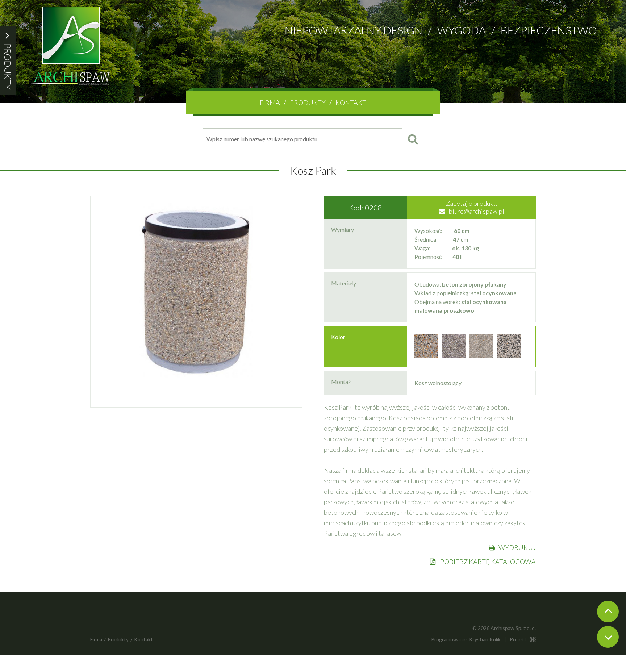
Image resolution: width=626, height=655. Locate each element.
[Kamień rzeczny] (426, 355)
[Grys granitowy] (481, 355)
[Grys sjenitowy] (454, 355)
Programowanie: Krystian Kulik (466, 639)
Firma (270, 103)
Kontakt (350, 103)
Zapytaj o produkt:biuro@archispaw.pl (475, 207)
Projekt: (519, 639)
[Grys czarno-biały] (509, 355)
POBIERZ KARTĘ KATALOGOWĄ (487, 562)
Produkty (308, 103)
